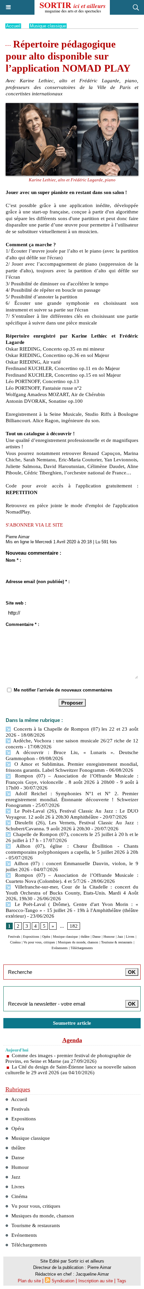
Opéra (46, 936)
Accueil (13, 25)
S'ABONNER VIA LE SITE (34, 525)
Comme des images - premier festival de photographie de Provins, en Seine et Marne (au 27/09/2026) (68, 1058)
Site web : (16, 603)
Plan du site (29, 1280)
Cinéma (15, 942)
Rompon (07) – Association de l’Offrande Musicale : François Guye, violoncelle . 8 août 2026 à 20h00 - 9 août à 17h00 (72, 781)
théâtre (85, 936)
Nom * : (13, 560)
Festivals (14, 936)
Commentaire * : (22, 624)
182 (74, 926)
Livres (130, 936)
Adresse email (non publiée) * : (38, 581)
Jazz (120, 936)
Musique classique (48, 25)
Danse (96, 936)
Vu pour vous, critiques (39, 942)
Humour (109, 936)
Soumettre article (72, 1023)
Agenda (72, 1040)
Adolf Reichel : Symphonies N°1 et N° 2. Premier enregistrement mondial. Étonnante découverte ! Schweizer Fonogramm (72, 799)
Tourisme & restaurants (116, 942)
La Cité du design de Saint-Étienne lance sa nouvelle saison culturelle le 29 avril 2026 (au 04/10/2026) (70, 1069)
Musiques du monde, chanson (78, 942)
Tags (121, 1280)
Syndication (63, 1280)
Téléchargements (82, 948)
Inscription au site (95, 1280)
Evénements (60, 948)
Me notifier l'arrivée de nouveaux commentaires (63, 690)
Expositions (31, 936)
